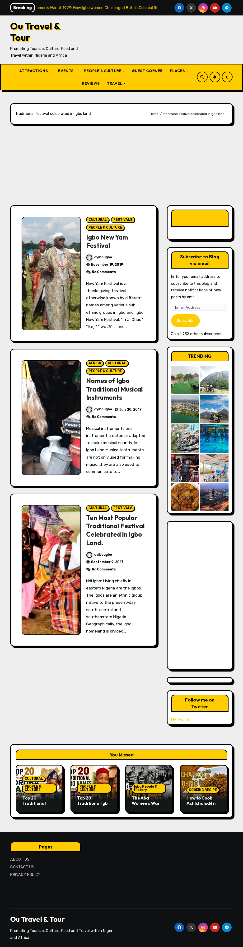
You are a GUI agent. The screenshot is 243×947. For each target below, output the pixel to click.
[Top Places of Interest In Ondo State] (214, 380)
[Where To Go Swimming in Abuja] (214, 438)
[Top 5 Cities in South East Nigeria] (185, 409)
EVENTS (66, 70)
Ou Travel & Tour (35, 31)
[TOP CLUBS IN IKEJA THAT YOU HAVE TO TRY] (185, 438)
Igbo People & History (145, 788)
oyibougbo (103, 257)
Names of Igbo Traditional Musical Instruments (114, 389)
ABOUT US (19, 859)
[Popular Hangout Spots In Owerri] (185, 468)
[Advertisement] (122, 165)
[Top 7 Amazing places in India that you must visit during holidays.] (214, 409)
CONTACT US (22, 867)
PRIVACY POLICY (25, 874)
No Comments (104, 272)
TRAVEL (115, 83)
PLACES (178, 70)
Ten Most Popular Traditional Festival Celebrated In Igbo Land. (115, 530)
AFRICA (95, 363)
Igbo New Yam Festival (107, 241)
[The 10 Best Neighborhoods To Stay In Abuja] (214, 497)
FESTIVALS (122, 220)
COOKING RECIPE (203, 790)
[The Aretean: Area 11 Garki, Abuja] (214, 468)
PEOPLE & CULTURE (103, 70)
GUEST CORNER (147, 70)
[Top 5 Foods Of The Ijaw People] (185, 497)
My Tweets (180, 719)
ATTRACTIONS (34, 70)
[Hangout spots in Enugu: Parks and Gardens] (185, 380)
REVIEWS (91, 83)
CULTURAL (98, 220)
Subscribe (185, 320)
